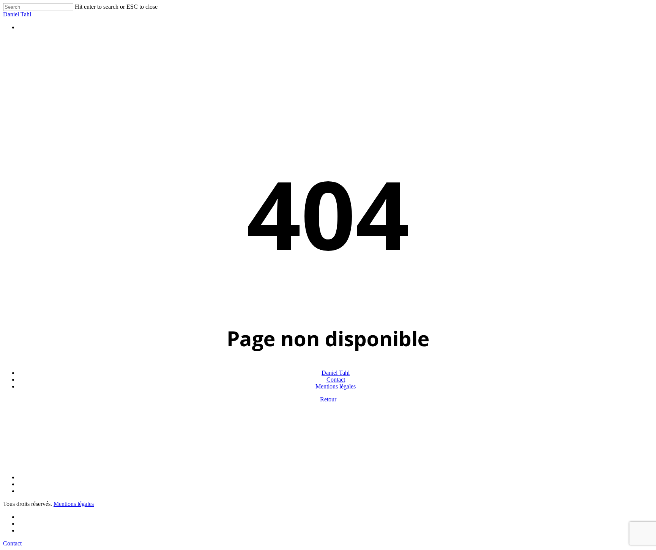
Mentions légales (335, 386)
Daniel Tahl (17, 14)
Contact (335, 379)
